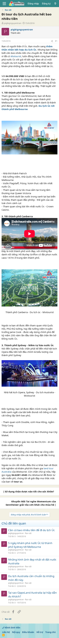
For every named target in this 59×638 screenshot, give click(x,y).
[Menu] (4, 3)
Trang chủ (50, 632)
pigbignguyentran (12, 23)
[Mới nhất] (55, 3)
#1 (56, 41)
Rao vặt (28, 533)
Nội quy (16, 632)
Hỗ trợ (40, 632)
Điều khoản (28, 632)
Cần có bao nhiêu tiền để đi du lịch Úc (31, 530)
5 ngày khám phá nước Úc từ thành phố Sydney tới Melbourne (30, 545)
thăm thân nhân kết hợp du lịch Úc (27, 48)
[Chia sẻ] (52, 41)
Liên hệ (6, 632)
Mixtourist (16, 56)
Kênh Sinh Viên (12, 627)
